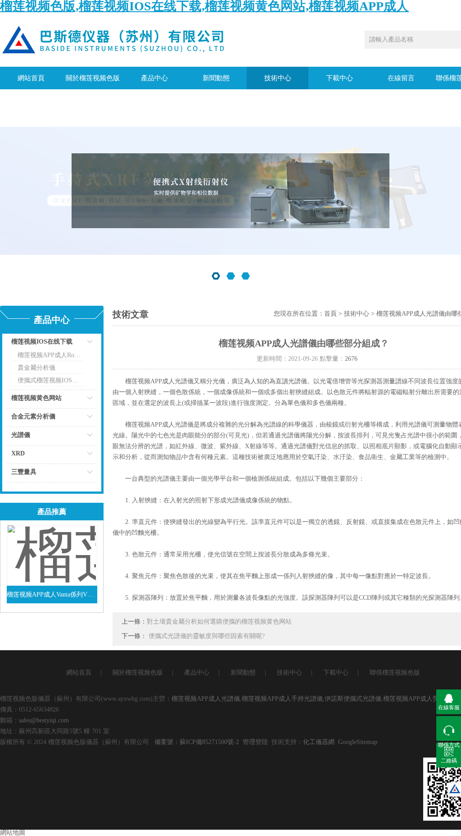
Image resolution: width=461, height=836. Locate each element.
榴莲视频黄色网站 (36, 398)
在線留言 (401, 78)
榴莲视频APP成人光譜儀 (206, 698)
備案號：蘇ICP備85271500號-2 (196, 742)
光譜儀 (20, 435)
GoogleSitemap (357, 742)
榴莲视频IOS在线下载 (41, 341)
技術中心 (277, 78)
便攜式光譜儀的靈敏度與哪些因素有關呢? (207, 636)
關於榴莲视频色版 (93, 78)
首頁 (330, 313)
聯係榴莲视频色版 (395, 672)
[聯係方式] (448, 728)
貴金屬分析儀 (36, 367)
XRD (18, 453)
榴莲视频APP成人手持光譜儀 (282, 698)
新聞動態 (216, 78)
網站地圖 (12, 832)
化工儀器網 (318, 742)
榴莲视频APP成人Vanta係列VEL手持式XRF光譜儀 (52, 594)
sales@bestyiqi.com (44, 720)
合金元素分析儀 (33, 416)
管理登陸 (255, 742)
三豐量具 (23, 472)
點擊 (79, 344)
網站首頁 (31, 78)
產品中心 (154, 78)
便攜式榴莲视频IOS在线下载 (50, 380)
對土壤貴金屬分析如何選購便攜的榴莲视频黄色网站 (219, 621)
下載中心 (339, 78)
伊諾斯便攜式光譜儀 (353, 698)
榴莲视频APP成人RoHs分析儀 (50, 355)
